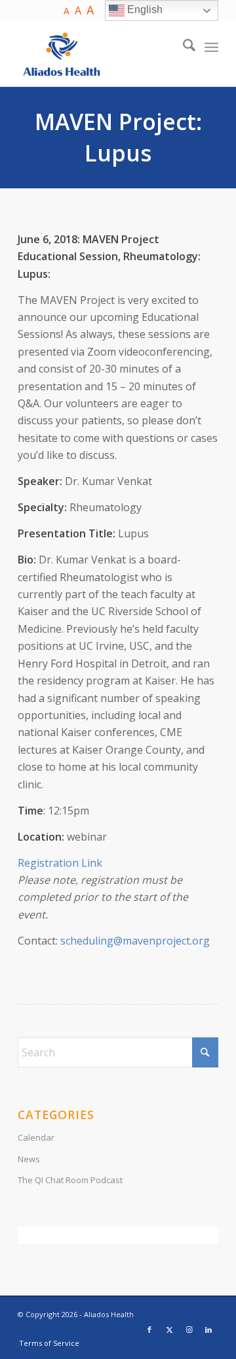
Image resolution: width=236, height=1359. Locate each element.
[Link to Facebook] (149, 1329)
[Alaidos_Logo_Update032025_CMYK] (98, 53)
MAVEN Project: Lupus (118, 137)
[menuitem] (182, 47)
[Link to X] (169, 1329)
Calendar (36, 1137)
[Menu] (211, 47)
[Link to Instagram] (189, 1329)
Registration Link (60, 863)
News (29, 1159)
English (144, 9)
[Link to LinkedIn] (208, 1329)
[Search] (182, 47)
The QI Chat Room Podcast (70, 1180)
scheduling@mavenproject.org (135, 940)
